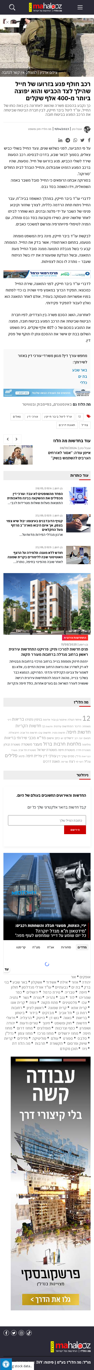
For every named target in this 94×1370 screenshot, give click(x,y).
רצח (72, 761)
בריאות (18, 719)
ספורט (68, 1038)
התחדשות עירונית (63, 726)
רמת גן (81, 1012)
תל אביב (65, 1012)
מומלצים (44, 1028)
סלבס (82, 1038)
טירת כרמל (51, 992)
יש (62, 738)
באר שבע (79, 370)
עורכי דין (32, 416)
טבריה (70, 992)
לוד (72, 997)
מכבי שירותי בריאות (20, 737)
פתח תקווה (49, 1002)
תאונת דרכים (67, 425)
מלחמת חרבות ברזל (62, 744)
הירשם (75, 829)
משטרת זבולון (12, 744)
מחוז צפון (25, 1033)
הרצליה (26, 1018)
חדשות (81, 1023)
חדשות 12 (47, 726)
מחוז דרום (25, 1028)
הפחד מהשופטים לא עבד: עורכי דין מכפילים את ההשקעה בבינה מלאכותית (35, 496)
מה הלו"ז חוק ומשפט (39, 129)
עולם (54, 1038)
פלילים (11, 755)
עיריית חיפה (34, 756)
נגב (62, 997)
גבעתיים (61, 987)
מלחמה (86, 744)
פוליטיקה (39, 1038)
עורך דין (62, 756)
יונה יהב (78, 738)
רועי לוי (79, 761)
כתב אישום (53, 738)
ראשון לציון (35, 1007)
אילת (64, 982)
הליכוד (77, 726)
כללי (83, 382)
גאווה (67, 1018)
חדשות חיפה (78, 732)
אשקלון (36, 982)
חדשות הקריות (28, 725)
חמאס (87, 738)
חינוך (46, 1023)
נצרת (37, 997)
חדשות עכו (44, 732)
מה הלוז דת (21, 1043)
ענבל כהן (77, 129)
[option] (47, 456)
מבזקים (48, 1012)
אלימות (46, 719)
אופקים (85, 977)
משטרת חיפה (66, 750)
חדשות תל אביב (28, 732)
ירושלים (68, 738)
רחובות (16, 1007)
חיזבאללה (13, 732)
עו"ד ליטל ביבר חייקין (58, 416)
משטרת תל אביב (27, 750)
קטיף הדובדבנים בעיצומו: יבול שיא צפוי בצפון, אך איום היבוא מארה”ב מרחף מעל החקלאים (34, 525)
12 (79, 416)
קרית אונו (18, 1002)
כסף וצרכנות (65, 1028)
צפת (33, 1002)
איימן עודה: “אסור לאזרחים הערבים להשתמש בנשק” (69, 455)
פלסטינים (70, 1002)
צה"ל (85, 425)
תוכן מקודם (69, 1048)
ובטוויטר (29, 404)
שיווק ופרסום (77, 1043)
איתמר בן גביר (59, 719)
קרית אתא (79, 1007)
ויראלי (10, 1018)
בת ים (82, 376)
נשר (26, 997)
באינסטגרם (63, 404)
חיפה (83, 992)
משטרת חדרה (83, 750)
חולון (14, 987)
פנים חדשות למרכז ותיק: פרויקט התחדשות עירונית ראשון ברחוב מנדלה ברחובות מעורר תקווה (48, 651)
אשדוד (51, 982)
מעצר (37, 744)
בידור (33, 1012)
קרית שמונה (57, 1007)
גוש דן (54, 1018)
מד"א (41, 737)
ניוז (84, 1048)
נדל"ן (78, 756)
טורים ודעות (29, 1023)
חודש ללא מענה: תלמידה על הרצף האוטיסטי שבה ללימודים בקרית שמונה (35, 555)
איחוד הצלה (74, 719)
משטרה (26, 744)
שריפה (64, 761)
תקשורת (56, 1043)
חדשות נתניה (58, 732)
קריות (8, 1038)
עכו (84, 1002)
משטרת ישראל (47, 750)
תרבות (40, 1043)
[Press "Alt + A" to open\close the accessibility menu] (6, 1364)
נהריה (50, 997)
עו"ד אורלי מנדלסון (36, 987)
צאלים (17, 416)
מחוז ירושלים (68, 1033)
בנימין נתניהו (33, 719)
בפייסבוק (44, 404)
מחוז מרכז (45, 1033)
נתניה (14, 997)
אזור (74, 982)
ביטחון (20, 1012)
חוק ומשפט (63, 1023)
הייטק (40, 1018)
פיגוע (21, 756)
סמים (71, 756)
